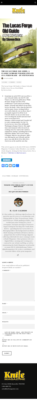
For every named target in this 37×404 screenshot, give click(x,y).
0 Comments (12, 82)
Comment (6, 270)
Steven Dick (24, 176)
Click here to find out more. (17, 153)
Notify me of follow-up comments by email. (17, 340)
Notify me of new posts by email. (15, 346)
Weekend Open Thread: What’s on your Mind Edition (18, 185)
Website (5, 321)
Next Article (18, 189)
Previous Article (18, 182)
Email (5, 312)
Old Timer (4, 82)
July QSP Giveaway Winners (18, 192)
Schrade (15, 176)
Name (4, 303)
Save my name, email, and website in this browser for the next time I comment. (19, 334)
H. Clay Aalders (8, 78)
